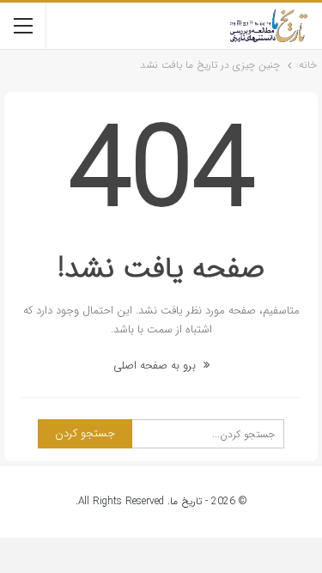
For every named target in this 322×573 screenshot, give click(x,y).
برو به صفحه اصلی (156, 366)
